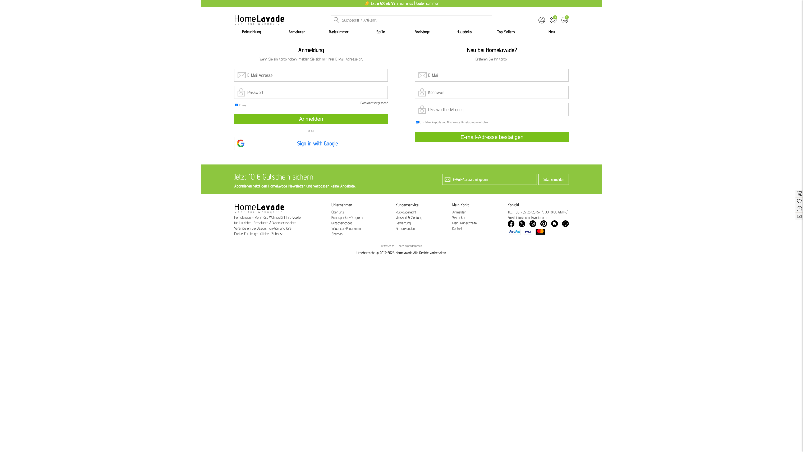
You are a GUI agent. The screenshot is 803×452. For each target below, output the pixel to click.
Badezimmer (339, 31)
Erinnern (243, 105)
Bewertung (403, 223)
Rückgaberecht (406, 212)
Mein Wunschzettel (464, 223)
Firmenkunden (405, 228)
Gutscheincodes (342, 223)
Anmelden (459, 212)
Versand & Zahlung (409, 217)
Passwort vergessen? (374, 103)
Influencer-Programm (346, 228)
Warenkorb (459, 217)
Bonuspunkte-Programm (348, 217)
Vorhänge (422, 31)
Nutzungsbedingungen (410, 246)
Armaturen (297, 31)
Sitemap (337, 234)
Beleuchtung (251, 31)
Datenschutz (387, 246)
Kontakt (457, 228)
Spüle (380, 31)
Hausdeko (464, 31)
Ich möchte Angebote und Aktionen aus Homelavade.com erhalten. (453, 122)
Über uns (337, 212)
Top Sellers (506, 31)
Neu (552, 31)
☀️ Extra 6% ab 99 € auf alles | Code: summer (401, 3)
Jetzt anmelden (553, 179)
